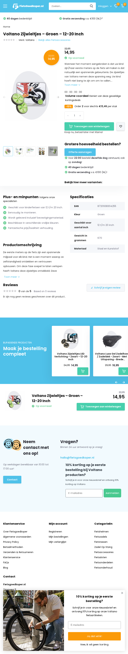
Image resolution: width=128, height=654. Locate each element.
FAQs (6, 562)
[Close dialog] (122, 593)
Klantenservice (11, 557)
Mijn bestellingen (58, 536)
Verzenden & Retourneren (18, 552)
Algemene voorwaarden (17, 536)
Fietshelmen (101, 531)
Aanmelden (112, 493)
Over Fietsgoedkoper (15, 531)
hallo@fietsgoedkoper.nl (77, 458)
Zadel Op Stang (103, 547)
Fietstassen (101, 542)
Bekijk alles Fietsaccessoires (54, 40)
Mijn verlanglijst (57, 542)
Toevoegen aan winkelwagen (92, 126)
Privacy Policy (11, 542)
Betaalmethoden (13, 547)
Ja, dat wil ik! (94, 636)
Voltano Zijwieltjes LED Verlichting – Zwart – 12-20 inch (70, 356)
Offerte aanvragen (80, 152)
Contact (12, 479)
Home (6, 26)
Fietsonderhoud (103, 567)
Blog (5, 567)
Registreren (55, 531)
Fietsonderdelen (103, 562)
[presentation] (4, 97)
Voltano (30, 40)
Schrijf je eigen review (107, 287)
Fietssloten (100, 557)
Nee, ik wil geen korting (94, 645)
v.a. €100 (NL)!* (83, 18)
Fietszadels (100, 536)
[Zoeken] (92, 6)
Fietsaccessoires (104, 552)
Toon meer (71, 85)
